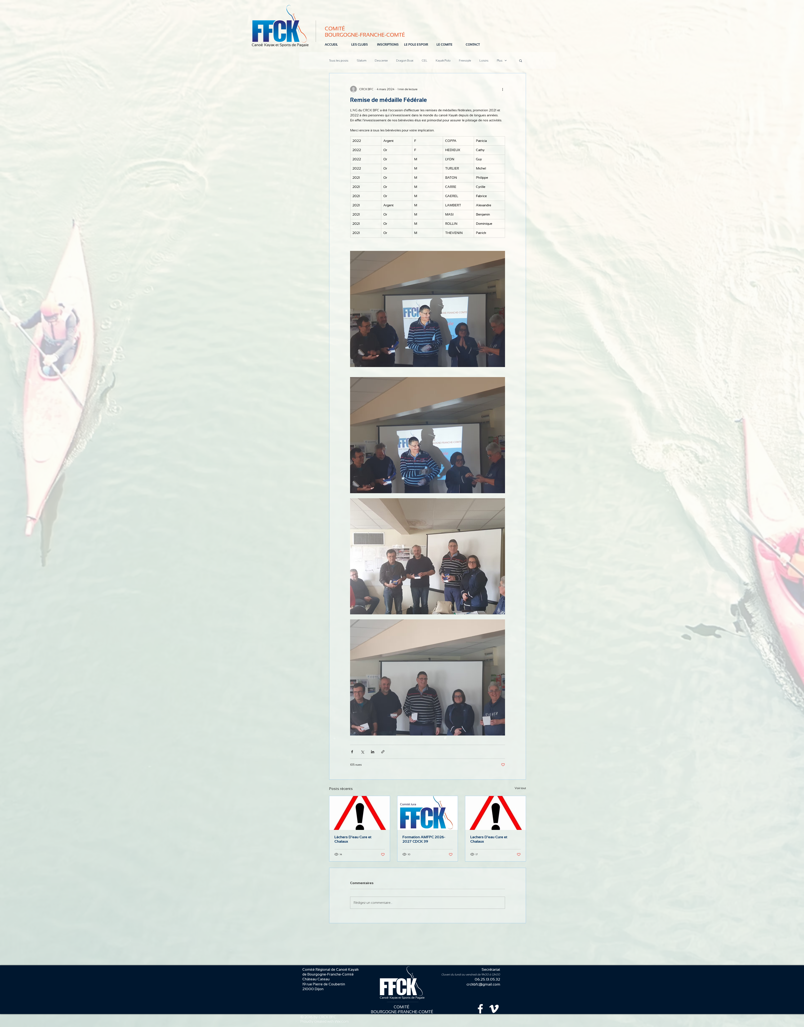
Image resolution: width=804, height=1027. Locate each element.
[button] (521, 60)
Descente (381, 60)
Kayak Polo (443, 60)
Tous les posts (338, 60)
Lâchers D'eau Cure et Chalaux (352, 839)
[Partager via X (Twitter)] (362, 752)
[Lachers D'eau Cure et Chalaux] (495, 813)
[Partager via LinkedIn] (373, 752)
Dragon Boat (404, 60)
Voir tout (520, 788)
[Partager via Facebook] (352, 752)
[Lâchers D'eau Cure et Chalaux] (359, 813)
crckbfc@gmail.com (483, 984)
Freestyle (465, 60)
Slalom (361, 60)
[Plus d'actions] (502, 89)
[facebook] (480, 1009)
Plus (499, 60)
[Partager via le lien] (383, 752)
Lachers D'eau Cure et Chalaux (488, 839)
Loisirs (483, 60)
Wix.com (342, 1021)
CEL (424, 60)
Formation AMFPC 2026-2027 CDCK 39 (423, 839)
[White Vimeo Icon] (494, 1009)
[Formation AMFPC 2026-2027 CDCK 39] (427, 813)
